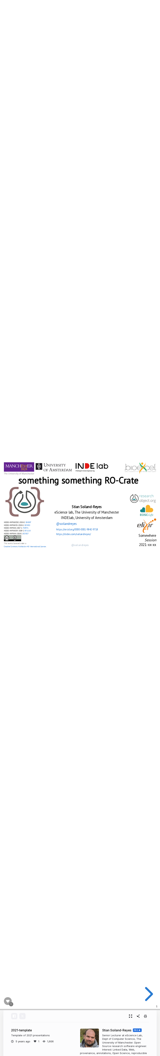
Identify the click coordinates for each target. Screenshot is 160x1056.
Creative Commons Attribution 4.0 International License (25, 546)
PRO (136, 1030)
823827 (25, 533)
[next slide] (147, 994)
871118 (27, 530)
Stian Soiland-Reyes (116, 1030)
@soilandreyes (66, 524)
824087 (28, 522)
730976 (25, 528)
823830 (27, 525)
